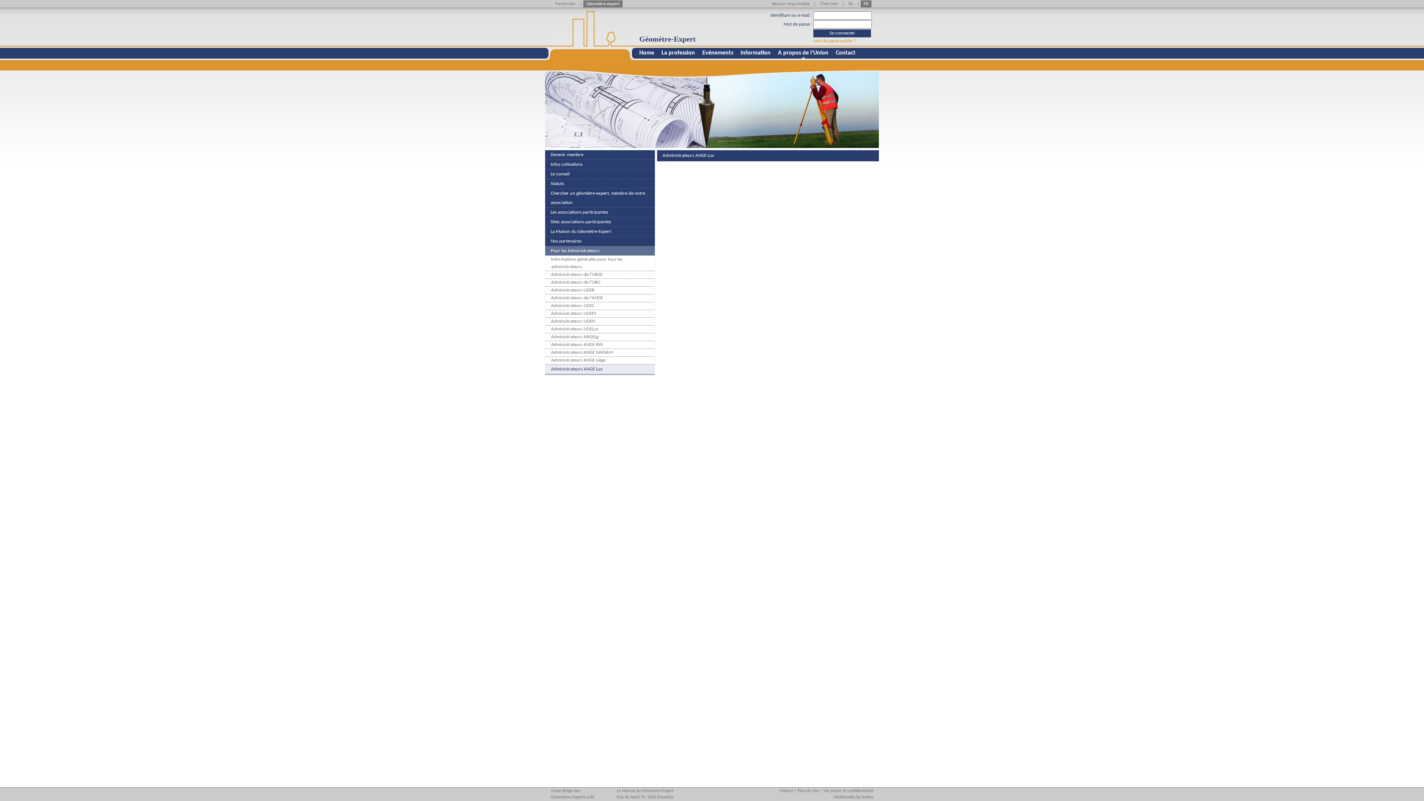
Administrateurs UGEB (572, 290)
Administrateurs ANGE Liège (578, 360)
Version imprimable (791, 3)
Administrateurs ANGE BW (577, 344)
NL (850, 3)
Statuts (557, 183)
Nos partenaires (566, 241)
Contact (846, 53)
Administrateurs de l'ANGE (577, 298)
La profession (678, 53)
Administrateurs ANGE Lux (577, 369)
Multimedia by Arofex (853, 797)
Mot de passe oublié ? (834, 41)
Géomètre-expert (603, 3)
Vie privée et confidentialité (848, 791)
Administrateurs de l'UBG (575, 282)
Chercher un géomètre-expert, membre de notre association (598, 198)
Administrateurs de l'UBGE (577, 274)
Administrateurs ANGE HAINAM (582, 352)
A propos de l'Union (803, 53)
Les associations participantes (579, 212)
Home (646, 53)
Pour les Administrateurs (575, 250)
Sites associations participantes (581, 222)
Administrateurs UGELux (575, 329)
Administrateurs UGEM (573, 313)
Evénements (717, 53)
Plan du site (808, 791)
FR (866, 3)
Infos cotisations (567, 164)
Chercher (829, 3)
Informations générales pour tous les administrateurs (587, 263)
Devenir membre (567, 154)
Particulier (566, 3)
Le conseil (560, 174)
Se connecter (842, 33)
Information (756, 53)
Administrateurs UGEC (572, 305)
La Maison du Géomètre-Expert (581, 231)
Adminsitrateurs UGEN (573, 321)
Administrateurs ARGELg (575, 336)
